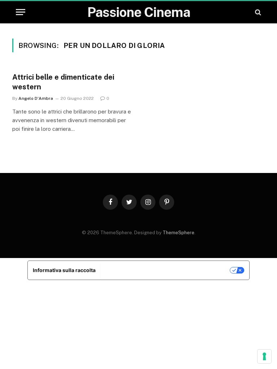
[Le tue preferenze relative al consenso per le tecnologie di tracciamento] (264, 356)
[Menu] (20, 12)
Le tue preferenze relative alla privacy (165, 270)
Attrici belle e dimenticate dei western (63, 82)
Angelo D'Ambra (35, 98)
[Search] (257, 12)
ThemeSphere (178, 232)
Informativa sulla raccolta (64, 270)
